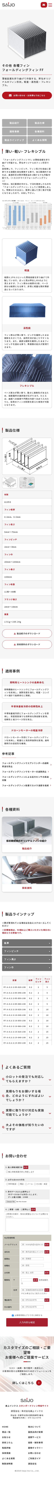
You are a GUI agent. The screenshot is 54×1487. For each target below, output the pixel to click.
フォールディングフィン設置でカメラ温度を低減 (25, 785)
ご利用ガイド (34, 1458)
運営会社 (32, 1463)
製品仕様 (39, 123)
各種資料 (39, 131)
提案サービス (34, 1437)
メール (30, 1184)
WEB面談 (12, 1184)
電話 (22, 1184)
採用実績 (6, 1453)
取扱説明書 (7, 1463)
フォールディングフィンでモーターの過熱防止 (24, 771)
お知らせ (6, 1437)
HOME (5, 1426)
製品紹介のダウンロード (28, 633)
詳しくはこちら (23, 1383)
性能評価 (6, 1447)
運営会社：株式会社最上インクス (27, 1411)
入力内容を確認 (27, 1322)
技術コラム (7, 1442)
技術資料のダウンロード (28, 644)
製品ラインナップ (14, 140)
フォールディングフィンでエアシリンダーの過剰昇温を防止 (25, 765)
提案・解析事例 (35, 1442)
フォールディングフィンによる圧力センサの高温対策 (25, 778)
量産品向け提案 (35, 1432)
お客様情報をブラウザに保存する (28, 1315)
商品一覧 (6, 1432)
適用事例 (14, 131)
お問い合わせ (34, 1453)
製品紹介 (14, 123)
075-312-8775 (34, 1417)
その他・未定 (41, 1184)
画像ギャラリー (35, 1447)
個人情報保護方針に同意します (21, 1172)
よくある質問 (39, 140)
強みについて (34, 1426)
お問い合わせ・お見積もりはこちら (29, 95)
